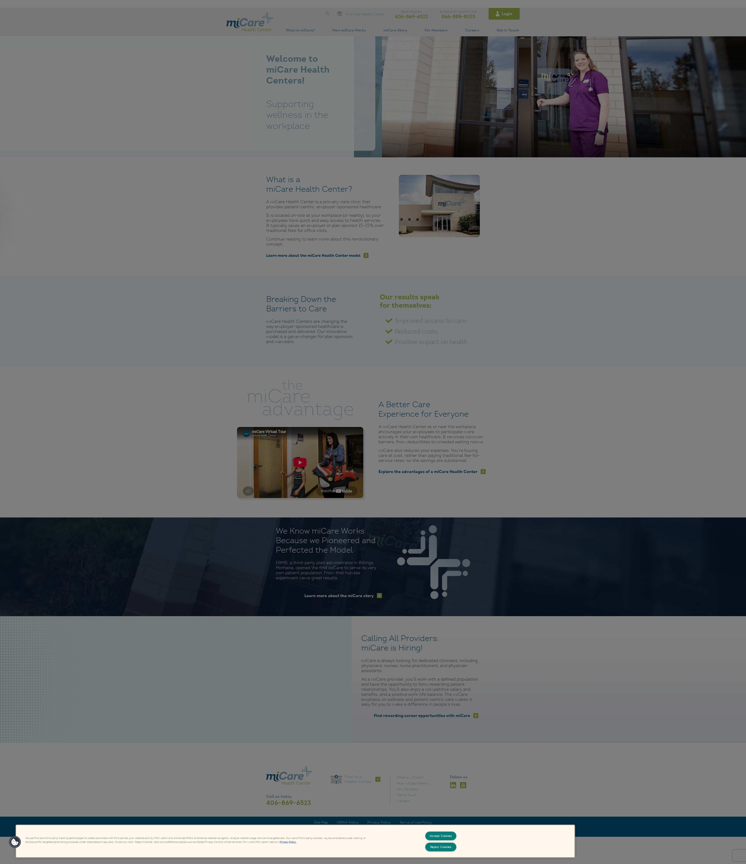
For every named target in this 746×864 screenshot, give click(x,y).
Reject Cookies (440, 847)
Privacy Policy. (288, 841)
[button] (15, 842)
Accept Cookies (441, 836)
